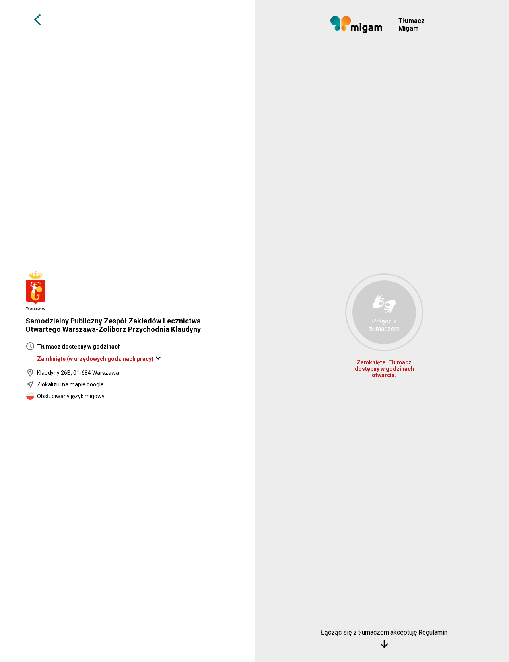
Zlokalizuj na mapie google (70, 384)
